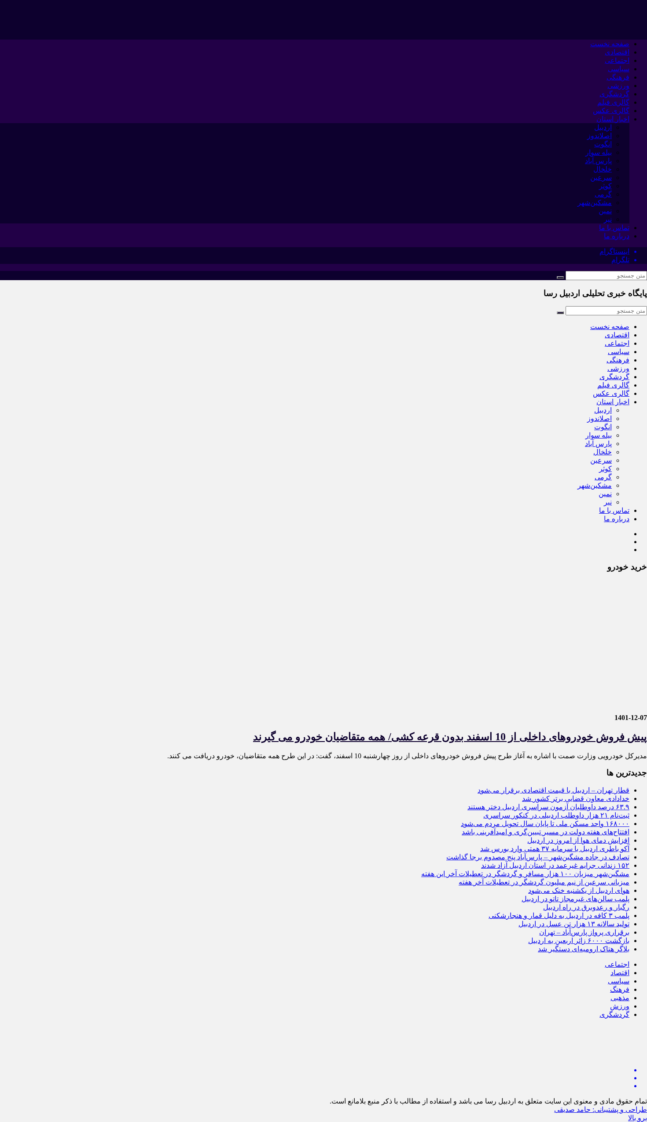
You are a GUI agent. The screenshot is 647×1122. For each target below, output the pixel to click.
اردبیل (603, 127)
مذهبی (619, 997)
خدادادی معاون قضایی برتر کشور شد (575, 798)
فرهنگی (618, 77)
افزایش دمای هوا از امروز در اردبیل (578, 840)
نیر (608, 219)
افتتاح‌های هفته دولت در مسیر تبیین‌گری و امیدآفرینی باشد (545, 832)
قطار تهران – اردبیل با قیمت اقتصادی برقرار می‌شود (553, 790)
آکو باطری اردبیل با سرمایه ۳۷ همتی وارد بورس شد (554, 848)
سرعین (601, 177)
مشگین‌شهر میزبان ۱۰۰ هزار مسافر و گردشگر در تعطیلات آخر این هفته (525, 873)
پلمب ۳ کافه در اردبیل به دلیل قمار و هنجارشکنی (559, 915)
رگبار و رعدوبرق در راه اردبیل (586, 907)
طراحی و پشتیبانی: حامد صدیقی (600, 1109)
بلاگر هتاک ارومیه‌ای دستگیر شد (583, 949)
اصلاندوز (599, 135)
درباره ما (616, 236)
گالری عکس (611, 110)
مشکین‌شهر (594, 202)
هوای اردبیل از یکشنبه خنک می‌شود (578, 890)
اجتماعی (617, 60)
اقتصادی (617, 52)
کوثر (605, 186)
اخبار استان (612, 119)
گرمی (603, 194)
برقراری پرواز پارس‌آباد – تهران (584, 932)
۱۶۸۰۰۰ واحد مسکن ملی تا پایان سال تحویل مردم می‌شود (545, 823)
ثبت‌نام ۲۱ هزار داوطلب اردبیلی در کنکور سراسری (556, 815)
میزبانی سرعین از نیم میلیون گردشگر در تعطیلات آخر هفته (544, 882)
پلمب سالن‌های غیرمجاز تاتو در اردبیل (575, 899)
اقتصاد (619, 972)
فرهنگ (619, 989)
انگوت (603, 144)
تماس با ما (614, 227)
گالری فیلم (613, 102)
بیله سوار (598, 152)
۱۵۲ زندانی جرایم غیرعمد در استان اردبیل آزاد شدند (555, 865)
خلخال (602, 169)
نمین (605, 211)
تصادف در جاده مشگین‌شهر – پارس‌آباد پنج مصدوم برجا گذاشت (537, 857)
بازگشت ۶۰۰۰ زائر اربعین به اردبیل (578, 940)
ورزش (619, 1006)
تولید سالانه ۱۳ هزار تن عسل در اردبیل (573, 924)
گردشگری (614, 94)
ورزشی (618, 85)
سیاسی (618, 69)
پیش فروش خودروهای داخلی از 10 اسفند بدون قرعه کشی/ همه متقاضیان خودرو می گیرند (450, 736)
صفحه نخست (609, 44)
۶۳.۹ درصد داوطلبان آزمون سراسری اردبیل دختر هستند (548, 807)
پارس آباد (598, 160)
